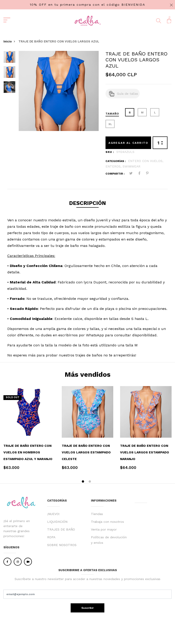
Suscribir (87, 607)
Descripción (87, 203)
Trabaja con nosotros (107, 521)
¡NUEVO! (53, 514)
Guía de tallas (127, 93)
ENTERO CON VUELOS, (145, 161)
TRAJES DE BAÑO (61, 529)
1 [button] (83, 482)
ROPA (51, 537)
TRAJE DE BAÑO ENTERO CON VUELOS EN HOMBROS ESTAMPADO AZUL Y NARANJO (27, 452)
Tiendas (97, 514)
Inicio (7, 41)
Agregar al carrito (128, 142)
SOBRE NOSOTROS (62, 545)
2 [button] (90, 482)
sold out (12, 397)
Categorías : (116, 161)
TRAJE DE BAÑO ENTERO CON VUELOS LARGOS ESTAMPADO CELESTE (86, 452)
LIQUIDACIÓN (57, 521)
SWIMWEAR (131, 166)
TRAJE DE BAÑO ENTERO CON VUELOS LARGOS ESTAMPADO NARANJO (144, 452)
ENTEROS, (114, 166)
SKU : (110, 152)
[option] (9, 58)
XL (110, 124)
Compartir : (115, 173)
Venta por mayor (104, 529)
